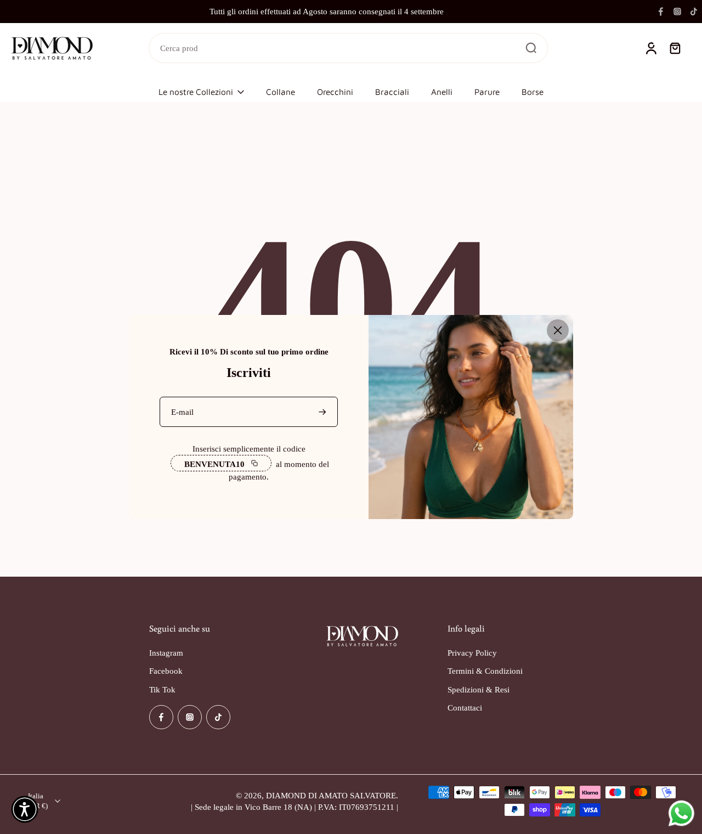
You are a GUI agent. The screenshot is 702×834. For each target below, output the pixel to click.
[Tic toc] (694, 11)
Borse (533, 92)
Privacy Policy (472, 652)
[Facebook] (661, 11)
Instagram (166, 652)
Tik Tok (162, 689)
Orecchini (335, 92)
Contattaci (465, 707)
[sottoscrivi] (323, 411)
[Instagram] (677, 11)
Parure (487, 92)
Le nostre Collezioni (195, 92)
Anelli (441, 92)
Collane (280, 92)
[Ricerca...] (531, 47)
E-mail (182, 411)
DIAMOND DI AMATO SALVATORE (331, 795)
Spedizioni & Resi (478, 689)
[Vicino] (558, 330)
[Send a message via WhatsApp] (681, 813)
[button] (24, 809)
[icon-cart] (675, 48)
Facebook (166, 670)
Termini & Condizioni (485, 670)
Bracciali (392, 92)
